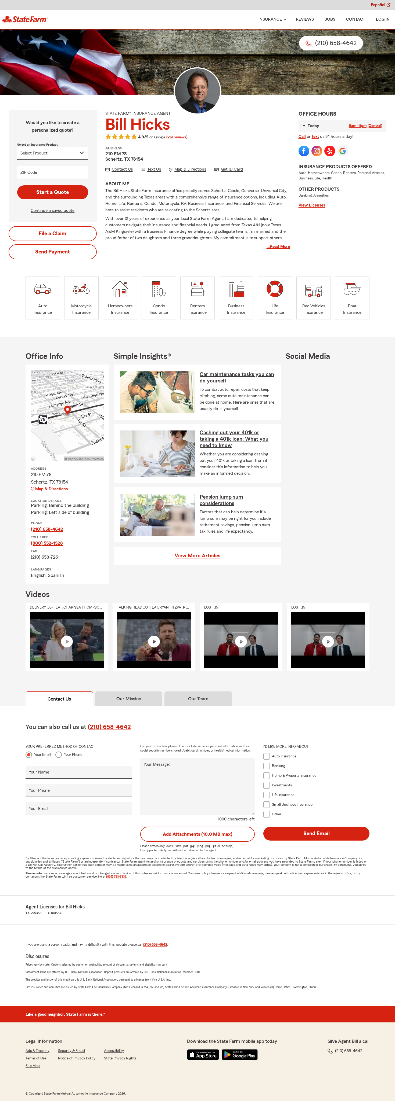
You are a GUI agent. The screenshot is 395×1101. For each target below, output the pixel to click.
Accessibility (114, 1051)
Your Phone (73, 755)
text (315, 136)
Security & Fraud (71, 1051)
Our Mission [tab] (128, 698)
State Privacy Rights (120, 1058)
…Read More (278, 246)
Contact (355, 19)
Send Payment (52, 252)
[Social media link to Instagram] (316, 151)
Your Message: (156, 764)
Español (378, 5)
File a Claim (52, 233)
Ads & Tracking (37, 1051)
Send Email (316, 833)
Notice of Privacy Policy (76, 1058)
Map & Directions (51, 489)
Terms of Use (36, 1058)
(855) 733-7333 (116, 876)
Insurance (270, 19)
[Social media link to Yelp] (329, 151)
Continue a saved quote (52, 210)
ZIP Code (28, 172)
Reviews (305, 19)
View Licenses (312, 205)
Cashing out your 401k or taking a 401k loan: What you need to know (234, 439)
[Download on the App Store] (203, 1054)
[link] (25, 19)
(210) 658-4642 (47, 529)
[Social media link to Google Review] (342, 151)
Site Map (33, 1066)
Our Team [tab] (198, 698)
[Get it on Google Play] (240, 1054)
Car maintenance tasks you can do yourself (237, 378)
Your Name (39, 772)
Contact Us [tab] (59, 699)
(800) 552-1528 (47, 543)
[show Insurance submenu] (284, 19)
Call (302, 136)
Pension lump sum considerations (221, 500)
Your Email (42, 755)
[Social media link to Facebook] (304, 151)
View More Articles (197, 555)
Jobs (330, 19)
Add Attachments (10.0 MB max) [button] (197, 834)
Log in (383, 19)
